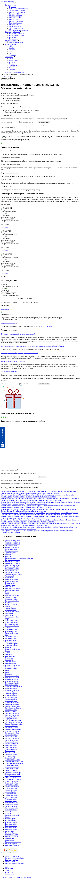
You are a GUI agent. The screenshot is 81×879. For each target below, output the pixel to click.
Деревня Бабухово (72, 495)
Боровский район (10, 553)
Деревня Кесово (30, 505)
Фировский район (11, 810)
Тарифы (11, 58)
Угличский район (10, 801)
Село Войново (39, 527)
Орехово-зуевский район (13, 720)
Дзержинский (9, 576)
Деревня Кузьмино (30, 509)
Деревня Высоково (15, 500)
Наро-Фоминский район (13, 708)
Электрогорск (9, 838)
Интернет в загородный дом (14, 858)
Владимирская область (12, 560)
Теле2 (11, 53)
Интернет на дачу (11, 5)
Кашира (7, 627)
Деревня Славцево (7, 522)
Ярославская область (12, 845)
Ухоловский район (11, 806)
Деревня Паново (55, 516)
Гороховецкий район (12, 572)
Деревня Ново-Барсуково (43, 514)
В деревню (12, 7)
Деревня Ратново (6, 520)
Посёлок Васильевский (19, 491)
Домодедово (9, 586)
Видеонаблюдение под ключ (14, 863)
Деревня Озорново (7, 516)
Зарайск (7, 606)
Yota (10, 51)
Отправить (42, 477)
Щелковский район (11, 835)
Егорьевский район (11, 597)
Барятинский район (11, 545)
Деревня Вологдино (66, 498)
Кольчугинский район (12, 649)
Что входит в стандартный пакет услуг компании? (18, 334)
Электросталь (9, 840)
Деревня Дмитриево (34, 502)
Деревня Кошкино (32, 507)
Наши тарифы (9, 874)
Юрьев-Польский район (13, 842)
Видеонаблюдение (11, 41)
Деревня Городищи (28, 500)
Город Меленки (6, 491)
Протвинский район (11, 740)
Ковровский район (11, 640)
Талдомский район (11, 788)
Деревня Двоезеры (7, 502)
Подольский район (11, 735)
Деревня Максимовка (24, 511)
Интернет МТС (14, 14)
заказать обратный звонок (22, 877)
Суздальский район (11, 785)
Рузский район (10, 751)
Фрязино (8, 811)
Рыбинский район (11, 754)
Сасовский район (10, 758)
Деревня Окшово (19, 516)
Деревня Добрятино (47, 502)
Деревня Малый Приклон (9, 513)
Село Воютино (50, 527)
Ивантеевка (9, 613)
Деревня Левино (65, 509)
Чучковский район (11, 822)
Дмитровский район (11, 579)
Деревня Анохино (59, 495)
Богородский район (11, 549)
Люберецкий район (11, 685)
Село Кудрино (16, 530)
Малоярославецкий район (13, 686)
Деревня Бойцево (18, 497)
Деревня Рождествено (20, 520)
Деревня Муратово (14, 514)
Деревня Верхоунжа (39, 498)
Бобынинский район (12, 547)
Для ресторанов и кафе (16, 35)
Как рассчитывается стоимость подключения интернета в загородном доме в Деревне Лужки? (32, 346)
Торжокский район (11, 795)
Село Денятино (71, 527)
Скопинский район (11, 769)
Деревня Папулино (67, 516)
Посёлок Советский (63, 491)
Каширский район (11, 629)
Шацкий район (10, 831)
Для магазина (13, 39)
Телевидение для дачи (16, 28)
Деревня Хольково (67, 523)
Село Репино (53, 530)
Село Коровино (6, 530)
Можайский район (11, 694)
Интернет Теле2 (14, 19)
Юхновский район (11, 843)
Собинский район (11, 770)
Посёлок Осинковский (48, 491)
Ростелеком (12, 55)
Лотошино (8, 674)
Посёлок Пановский (53, 493)
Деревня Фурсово (55, 523)
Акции (11, 67)
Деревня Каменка (19, 505)
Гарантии (12, 69)
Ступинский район (11, 781)
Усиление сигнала (15, 26)
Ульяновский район (11, 804)
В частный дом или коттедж (18, 8)
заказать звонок (19, 72)
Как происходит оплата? (9, 372)
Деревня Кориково (7, 507)
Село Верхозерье (28, 527)
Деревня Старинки (20, 522)
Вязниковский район (12, 569)
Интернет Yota (13, 24)
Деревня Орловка (32, 516)
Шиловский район (11, 833)
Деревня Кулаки (42, 509)
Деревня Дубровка (74, 502)
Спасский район (10, 777)
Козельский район (11, 642)
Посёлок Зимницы (34, 491)
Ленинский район (11, 667)
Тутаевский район (11, 799)
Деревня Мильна (54, 513)
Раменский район (11, 745)
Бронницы (8, 554)
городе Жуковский (11, 570)
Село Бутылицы (16, 527)
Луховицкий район (11, 679)
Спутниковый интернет (17, 10)
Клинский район (10, 636)
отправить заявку (44, 122)
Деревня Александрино (45, 495)
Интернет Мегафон (15, 16)
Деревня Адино (31, 495)
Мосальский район (11, 697)
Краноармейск (10, 654)
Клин (6, 635)
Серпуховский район (12, 765)
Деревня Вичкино (53, 498)
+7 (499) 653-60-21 (7, 72)
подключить (5, 309)
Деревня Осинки (43, 516)
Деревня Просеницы (15, 518)
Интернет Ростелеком (16, 21)
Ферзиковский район (12, 808)
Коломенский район (11, 644)
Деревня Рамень (39, 518)
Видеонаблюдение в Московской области (19, 558)
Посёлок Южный (28, 493)
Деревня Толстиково (48, 522)
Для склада (12, 37)
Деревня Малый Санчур (27, 513)
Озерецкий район (11, 717)
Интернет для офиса (11, 860)
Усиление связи (10, 861)
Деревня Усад (43, 523)
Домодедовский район (12, 588)
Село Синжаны (63, 530)
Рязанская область (11, 756)
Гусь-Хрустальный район (13, 574)
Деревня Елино (30, 504)
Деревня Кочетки (19, 507)
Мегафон (12, 49)
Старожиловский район (13, 779)
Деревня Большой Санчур (9, 498)
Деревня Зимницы (41, 525)
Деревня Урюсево (33, 523)
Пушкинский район (11, 742)
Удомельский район (11, 802)
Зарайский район (10, 608)
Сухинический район (12, 786)
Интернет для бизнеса (12, 32)
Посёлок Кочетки (7, 495)
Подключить (5, 227)
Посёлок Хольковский (14, 493)
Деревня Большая (31, 497)
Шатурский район (11, 824)
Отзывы (11, 64)
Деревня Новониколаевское (61, 514)
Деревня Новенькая (27, 514)
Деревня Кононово (56, 505)
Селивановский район (12, 760)
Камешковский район (12, 626)
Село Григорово (60, 527)
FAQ (6, 867)
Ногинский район (11, 710)
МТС (10, 46)
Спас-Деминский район (13, 776)
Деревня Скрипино (72, 520)
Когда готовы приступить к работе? (13, 361)
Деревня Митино (66, 513)
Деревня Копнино (69, 505)
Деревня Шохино (28, 525)
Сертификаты (13, 66)
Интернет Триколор (15, 23)
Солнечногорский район (13, 772)
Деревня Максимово (39, 511)
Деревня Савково (34, 520)
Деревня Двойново (20, 502)
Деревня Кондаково (43, 505)
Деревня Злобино (41, 504)
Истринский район (11, 620)
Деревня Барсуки (6, 497)
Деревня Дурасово (18, 504)
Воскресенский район (12, 565)
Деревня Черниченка (15, 525)
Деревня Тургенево (7, 523)
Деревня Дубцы (6, 504)
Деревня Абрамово (19, 495)
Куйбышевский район (12, 665)
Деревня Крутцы (17, 509)
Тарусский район (10, 792)
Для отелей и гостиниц (16, 33)
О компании (9, 57)
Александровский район (13, 540)
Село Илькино (21, 529)
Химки (7, 817)
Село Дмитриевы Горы (8, 529)
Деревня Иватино (7, 505)
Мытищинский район (12, 702)
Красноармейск (10, 656)
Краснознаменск (10, 661)
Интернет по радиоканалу (17, 12)
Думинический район (12, 595)
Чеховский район (10, 818)
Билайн (11, 48)
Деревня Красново (45, 507)
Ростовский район (11, 749)
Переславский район (12, 731)
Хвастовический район (12, 815)
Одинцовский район (12, 713)
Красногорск (9, 658)
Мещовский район (11, 692)
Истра (7, 619)
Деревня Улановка (20, 523)
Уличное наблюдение (16, 42)
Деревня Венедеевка (25, 498)
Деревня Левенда (54, 509)
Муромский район (11, 701)
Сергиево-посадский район (14, 763)
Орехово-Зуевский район (13, 722)
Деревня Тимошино (33, 522)
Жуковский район (11, 604)
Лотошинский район (12, 676)
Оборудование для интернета (18, 30)
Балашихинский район (12, 542)
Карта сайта (9, 872)
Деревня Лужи (12, 511)
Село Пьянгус (44, 530)
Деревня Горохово (41, 500)
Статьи (7, 870)
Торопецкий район (11, 797)
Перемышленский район (13, 729)
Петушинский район (12, 733)
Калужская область (11, 624)
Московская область (11, 699)
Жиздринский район (12, 601)
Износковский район (12, 617)
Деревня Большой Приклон (46, 497)
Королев (7, 651)
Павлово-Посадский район (14, 724)
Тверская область (10, 794)
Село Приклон (34, 530)
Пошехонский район (12, 738)
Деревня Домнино (61, 502)
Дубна (7, 592)
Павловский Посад (11, 726)
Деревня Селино (59, 520)
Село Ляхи (25, 530)
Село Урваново (15, 532)
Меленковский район (12, 690)
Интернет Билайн (15, 17)
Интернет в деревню (12, 856)
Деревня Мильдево (41, 513)
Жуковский (8, 602)
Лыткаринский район (12, 683)
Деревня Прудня (27, 518)
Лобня (7, 670)
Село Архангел (6, 527)
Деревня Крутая (6, 509)
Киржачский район (11, 633)
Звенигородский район (12, 611)
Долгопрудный (10, 583)
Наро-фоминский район (13, 706)
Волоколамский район (12, 561)
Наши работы (13, 60)
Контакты (12, 62)
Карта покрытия (10, 44)
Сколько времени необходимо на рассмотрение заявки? (19, 353)
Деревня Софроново (47, 520)
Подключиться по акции (9, 323)
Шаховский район (11, 827)
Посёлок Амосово (40, 493)
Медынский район (11, 688)
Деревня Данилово (54, 500)
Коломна (8, 647)
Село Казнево (31, 529)
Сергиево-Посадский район (14, 761)
